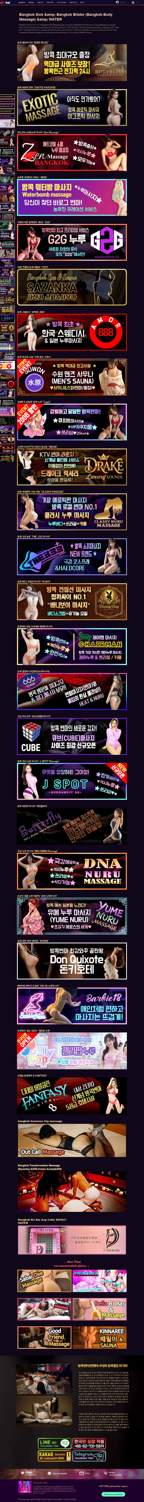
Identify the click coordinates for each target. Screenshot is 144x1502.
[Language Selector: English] (135, 2)
